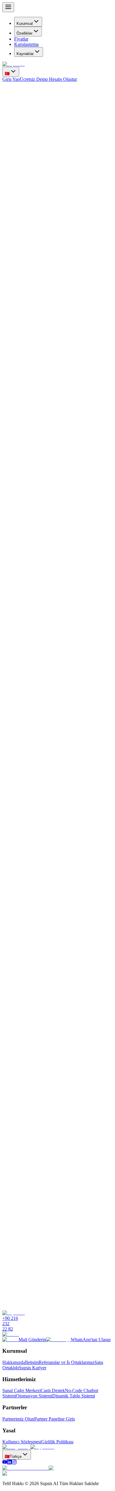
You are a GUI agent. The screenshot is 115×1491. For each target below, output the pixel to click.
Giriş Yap (11, 79)
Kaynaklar (25, 54)
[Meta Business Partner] (25, 1468)
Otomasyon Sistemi (34, 1395)
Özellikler (24, 33)
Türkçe (13, 1456)
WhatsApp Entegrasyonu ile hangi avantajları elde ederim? (57, 1257)
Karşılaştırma (26, 44)
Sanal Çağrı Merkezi (21, 1390)
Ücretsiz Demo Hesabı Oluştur (48, 79)
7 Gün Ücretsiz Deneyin (25, 167)
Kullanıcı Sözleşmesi (21, 1441)
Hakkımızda (13, 1362)
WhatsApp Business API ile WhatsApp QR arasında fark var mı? (57, 1218)
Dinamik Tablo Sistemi (73, 1395)
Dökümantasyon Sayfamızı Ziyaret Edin (39, 1165)
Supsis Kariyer (32, 1367)
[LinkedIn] (9, 1462)
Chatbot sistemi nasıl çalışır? (30, 1181)
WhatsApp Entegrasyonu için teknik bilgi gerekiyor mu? (54, 1237)
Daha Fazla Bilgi (93, 1165)
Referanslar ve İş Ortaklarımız (66, 1362)
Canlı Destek (53, 1390)
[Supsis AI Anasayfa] (13, 64)
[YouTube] (4, 1462)
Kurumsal (25, 23)
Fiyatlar (21, 38)
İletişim (32, 1362)
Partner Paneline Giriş (54, 1418)
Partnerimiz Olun (18, 1418)
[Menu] (8, 7)
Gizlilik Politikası (57, 1441)
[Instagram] (14, 1462)
